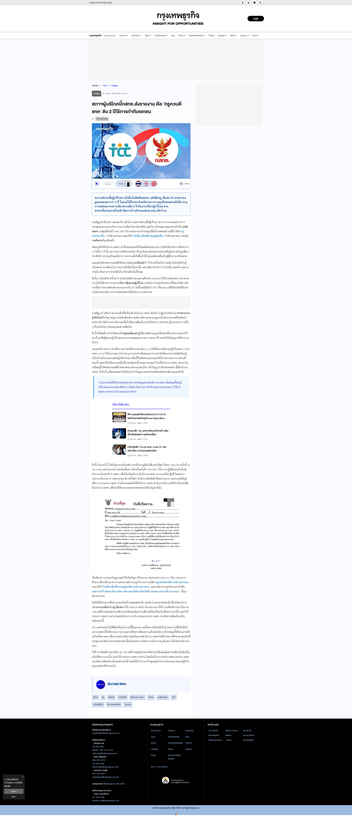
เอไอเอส (111, 697)
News (232, 35)
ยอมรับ (14, 791)
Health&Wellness (196, 35)
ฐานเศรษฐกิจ (248, 740)
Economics (109, 35)
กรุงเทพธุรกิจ (213, 735)
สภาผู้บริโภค (98, 704)
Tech (147, 35)
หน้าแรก (95, 85)
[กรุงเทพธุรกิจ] (95, 35)
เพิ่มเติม (7, 785)
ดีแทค (95, 697)
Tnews (228, 740)
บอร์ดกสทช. (163, 697)
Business (135, 35)
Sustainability (160, 35)
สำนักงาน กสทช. (137, 697)
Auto (173, 35)
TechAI (128, 704)
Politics (212, 35)
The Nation (213, 730)
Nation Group (231, 730)
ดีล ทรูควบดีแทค (114, 704)
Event (254, 35)
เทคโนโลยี (122, 697)
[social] (243, 3)
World (180, 35)
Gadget (114, 85)
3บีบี (173, 697)
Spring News (248, 735)
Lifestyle (221, 35)
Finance (122, 35)
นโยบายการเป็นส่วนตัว (174, 757)
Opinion (243, 35)
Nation (228, 735)
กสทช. (151, 697)
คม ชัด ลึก (247, 730)
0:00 (106, 184)
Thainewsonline (215, 740)
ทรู (103, 697)
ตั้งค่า (14, 796)
